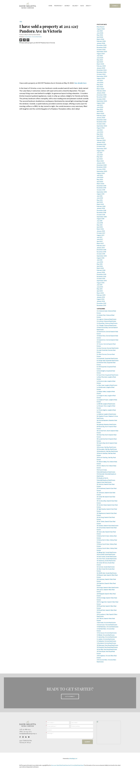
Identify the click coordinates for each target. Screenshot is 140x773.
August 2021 (100, 151)
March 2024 (100, 89)
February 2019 (101, 206)
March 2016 (100, 268)
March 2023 (100, 113)
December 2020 (102, 165)
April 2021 (100, 159)
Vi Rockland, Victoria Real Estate (106, 643)
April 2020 (100, 181)
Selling (74, 6)
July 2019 (99, 196)
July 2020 (100, 175)
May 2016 (99, 264)
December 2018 (101, 210)
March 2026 (100, 39)
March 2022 (100, 138)
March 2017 (100, 243)
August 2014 (100, 299)
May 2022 (100, 134)
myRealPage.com (73, 758)
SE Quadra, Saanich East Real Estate (107, 525)
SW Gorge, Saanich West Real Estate (107, 587)
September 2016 (102, 256)
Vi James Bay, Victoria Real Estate (107, 637)
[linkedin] (26, 737)
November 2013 (101, 305)
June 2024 (100, 82)
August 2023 (101, 103)
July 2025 (100, 56)
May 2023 (100, 109)
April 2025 (100, 62)
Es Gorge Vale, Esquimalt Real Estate (107, 360)
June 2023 (100, 107)
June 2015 (100, 287)
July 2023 (100, 105)
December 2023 (101, 95)
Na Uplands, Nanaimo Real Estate (106, 424)
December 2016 (101, 250)
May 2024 (100, 84)
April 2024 (100, 86)
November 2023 (101, 97)
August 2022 (101, 128)
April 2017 (100, 241)
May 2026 (100, 35)
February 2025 (101, 66)
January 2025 (101, 68)
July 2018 (99, 221)
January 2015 (101, 297)
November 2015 (101, 276)
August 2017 (100, 235)
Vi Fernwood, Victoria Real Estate (107, 633)
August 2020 (101, 173)
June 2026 (100, 33)
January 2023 (101, 117)
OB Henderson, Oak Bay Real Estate (107, 451)
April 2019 (100, 202)
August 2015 (100, 283)
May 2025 (100, 60)
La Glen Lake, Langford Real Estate (107, 385)
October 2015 (101, 278)
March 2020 (100, 183)
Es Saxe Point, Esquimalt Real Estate (107, 375)
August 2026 (101, 29)
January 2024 (101, 93)
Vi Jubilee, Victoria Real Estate (106, 639)
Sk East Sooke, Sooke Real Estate (106, 556)
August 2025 (101, 54)
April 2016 (100, 266)
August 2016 (100, 258)
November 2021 (101, 144)
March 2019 (100, 204)
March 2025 (100, 64)
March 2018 (100, 229)
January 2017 (101, 248)
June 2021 (100, 155)
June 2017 (100, 239)
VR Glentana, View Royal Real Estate (107, 645)
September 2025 (102, 51)
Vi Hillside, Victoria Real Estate (106, 635)
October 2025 (101, 49)
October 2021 (101, 146)
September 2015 (102, 280)
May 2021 (99, 157)
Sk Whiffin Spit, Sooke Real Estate (107, 573)
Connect (115, 6)
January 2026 (101, 43)
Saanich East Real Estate (104, 482)
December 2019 (101, 186)
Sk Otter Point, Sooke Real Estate (107, 558)
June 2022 (100, 132)
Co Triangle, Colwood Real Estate (106, 325)
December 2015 (101, 274)
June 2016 (100, 262)
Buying (67, 6)
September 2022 (102, 126)
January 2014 (101, 301)
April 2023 (100, 111)
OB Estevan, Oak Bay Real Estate (106, 447)
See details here (80, 83)
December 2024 (102, 70)
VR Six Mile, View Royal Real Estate (107, 649)
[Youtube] (29, 737)
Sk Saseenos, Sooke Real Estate (106, 561)
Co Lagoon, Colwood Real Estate (106, 319)
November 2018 (101, 212)
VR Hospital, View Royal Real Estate (107, 647)
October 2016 (101, 254)
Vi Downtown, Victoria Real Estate (33, 36)
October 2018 (101, 214)
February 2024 (101, 91)
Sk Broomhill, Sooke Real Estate (106, 554)
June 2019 (100, 198)
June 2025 (100, 58)
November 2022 (101, 122)
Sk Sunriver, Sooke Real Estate (106, 567)
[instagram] (23, 737)
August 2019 (100, 194)
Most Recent (100, 27)
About (88, 6)
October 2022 (101, 124)
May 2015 (99, 289)
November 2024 (101, 72)
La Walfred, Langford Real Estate (106, 414)
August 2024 (101, 78)
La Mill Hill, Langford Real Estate (106, 404)
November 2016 (101, 252)
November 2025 (101, 47)
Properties (57, 6)
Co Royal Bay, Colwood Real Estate (107, 323)
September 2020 (102, 171)
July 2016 (99, 260)
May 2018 (99, 225)
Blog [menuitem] (82, 6)
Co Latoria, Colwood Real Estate (106, 321)
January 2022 (101, 142)
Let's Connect (70, 696)
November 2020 (101, 167)
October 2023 (101, 99)
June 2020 (100, 177)
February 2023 (101, 115)
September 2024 (102, 76)
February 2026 (101, 41)
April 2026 (100, 37)
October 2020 (101, 169)
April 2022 (100, 136)
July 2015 (99, 285)
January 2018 (101, 231)
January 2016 (101, 272)
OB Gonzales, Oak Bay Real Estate (107, 449)
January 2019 (101, 208)
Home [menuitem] (50, 6)
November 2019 (101, 188)
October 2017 (101, 233)
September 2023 (102, 101)
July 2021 (99, 153)
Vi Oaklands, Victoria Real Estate (106, 641)
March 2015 (100, 293)
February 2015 (101, 295)
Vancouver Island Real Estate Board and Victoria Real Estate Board (67, 765)
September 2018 (102, 217)
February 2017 (101, 245)
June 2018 (100, 223)
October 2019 (101, 190)
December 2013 (101, 303)
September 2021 (102, 148)
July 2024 (100, 80)
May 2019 (99, 200)
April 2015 (100, 291)
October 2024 (101, 74)
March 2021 (100, 161)
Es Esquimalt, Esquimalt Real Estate (107, 358)
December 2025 (101, 45)
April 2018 (100, 227)
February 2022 (101, 140)
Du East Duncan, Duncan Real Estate (107, 348)
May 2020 (100, 179)
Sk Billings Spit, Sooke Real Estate (106, 552)
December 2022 (101, 120)
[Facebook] (20, 737)
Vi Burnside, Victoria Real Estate (106, 622)
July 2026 (100, 31)
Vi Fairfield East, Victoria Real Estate (107, 627)
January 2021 (101, 163)
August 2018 (100, 219)
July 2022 (100, 130)
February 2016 (101, 270)
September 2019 (102, 192)
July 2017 (99, 237)
